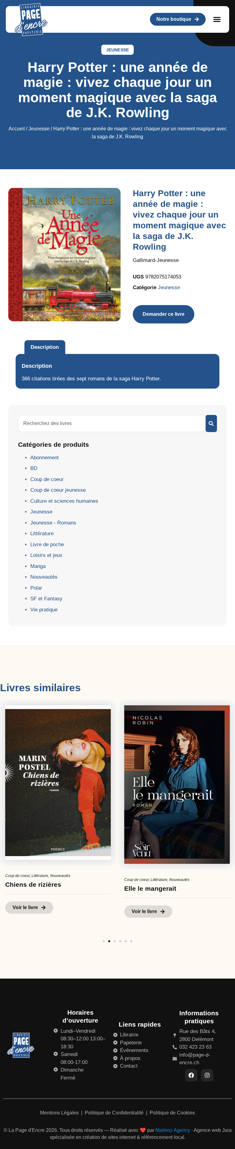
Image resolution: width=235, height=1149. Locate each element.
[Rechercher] (211, 423)
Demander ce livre (164, 314)
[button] (217, 19)
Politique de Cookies (172, 1112)
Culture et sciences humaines (64, 501)
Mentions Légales (60, 1112)
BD (33, 468)
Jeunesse (117, 49)
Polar (36, 588)
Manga (38, 566)
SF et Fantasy (46, 599)
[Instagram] (207, 1075)
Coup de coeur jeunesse (58, 490)
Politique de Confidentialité (115, 1112)
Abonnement (44, 458)
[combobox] (112, 423)
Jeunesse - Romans (53, 523)
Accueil (17, 128)
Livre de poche (47, 544)
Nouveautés (44, 577)
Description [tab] (45, 347)
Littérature (42, 533)
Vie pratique (44, 610)
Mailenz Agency (172, 1130)
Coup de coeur (47, 479)
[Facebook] (191, 1075)
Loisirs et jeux (46, 555)
